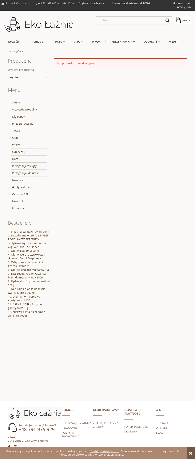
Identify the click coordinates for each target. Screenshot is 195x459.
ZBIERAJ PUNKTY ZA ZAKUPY (105, 424)
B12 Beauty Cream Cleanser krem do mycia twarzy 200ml (27, 275)
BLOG (159, 432)
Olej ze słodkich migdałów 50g (30, 270)
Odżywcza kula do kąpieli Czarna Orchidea (25, 264)
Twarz (16, 130)
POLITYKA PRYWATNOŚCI (71, 434)
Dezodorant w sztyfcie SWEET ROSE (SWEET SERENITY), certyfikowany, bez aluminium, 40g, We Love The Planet (28, 241)
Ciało (15, 138)
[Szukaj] (167, 20)
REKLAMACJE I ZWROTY (76, 423)
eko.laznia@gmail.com (17, 3)
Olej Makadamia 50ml (25, 250)
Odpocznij (18, 152)
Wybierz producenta (21, 70)
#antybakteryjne (22, 187)
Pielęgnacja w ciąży (24, 166)
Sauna (16, 102)
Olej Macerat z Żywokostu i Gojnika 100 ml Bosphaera (26, 256)
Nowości (17, 180)
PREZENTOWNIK (22, 123)
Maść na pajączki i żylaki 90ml (30, 231)
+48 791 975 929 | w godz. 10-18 (56, 3)
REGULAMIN (69, 427)
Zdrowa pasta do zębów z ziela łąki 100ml (26, 313)
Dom (15, 159)
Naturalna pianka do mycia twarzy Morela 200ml (27, 290)
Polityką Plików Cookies (104, 451)
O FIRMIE (161, 427)
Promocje (18, 208)
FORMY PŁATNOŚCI (136, 426)
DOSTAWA (130, 431)
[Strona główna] (39, 24)
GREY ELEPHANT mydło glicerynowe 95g (25, 306)
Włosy (16, 145)
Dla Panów (19, 116)
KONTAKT (162, 423)
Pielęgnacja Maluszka (25, 173)
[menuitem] (16, 41)
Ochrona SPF (20, 194)
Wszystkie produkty (24, 109)
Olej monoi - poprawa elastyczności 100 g (24, 298)
